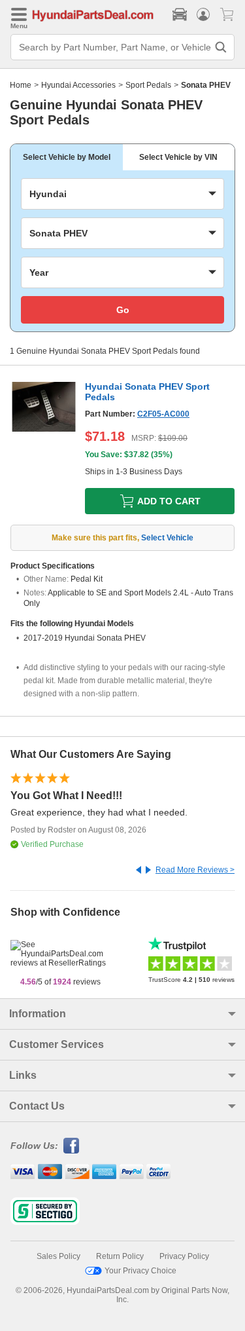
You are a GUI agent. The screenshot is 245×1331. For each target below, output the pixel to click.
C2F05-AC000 (163, 414)
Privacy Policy (184, 1256)
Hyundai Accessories (78, 85)
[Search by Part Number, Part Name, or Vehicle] (221, 47)
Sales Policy (58, 1256)
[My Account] (203, 14)
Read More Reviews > (195, 869)
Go (122, 310)
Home (20, 85)
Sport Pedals (148, 85)
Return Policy (120, 1256)
